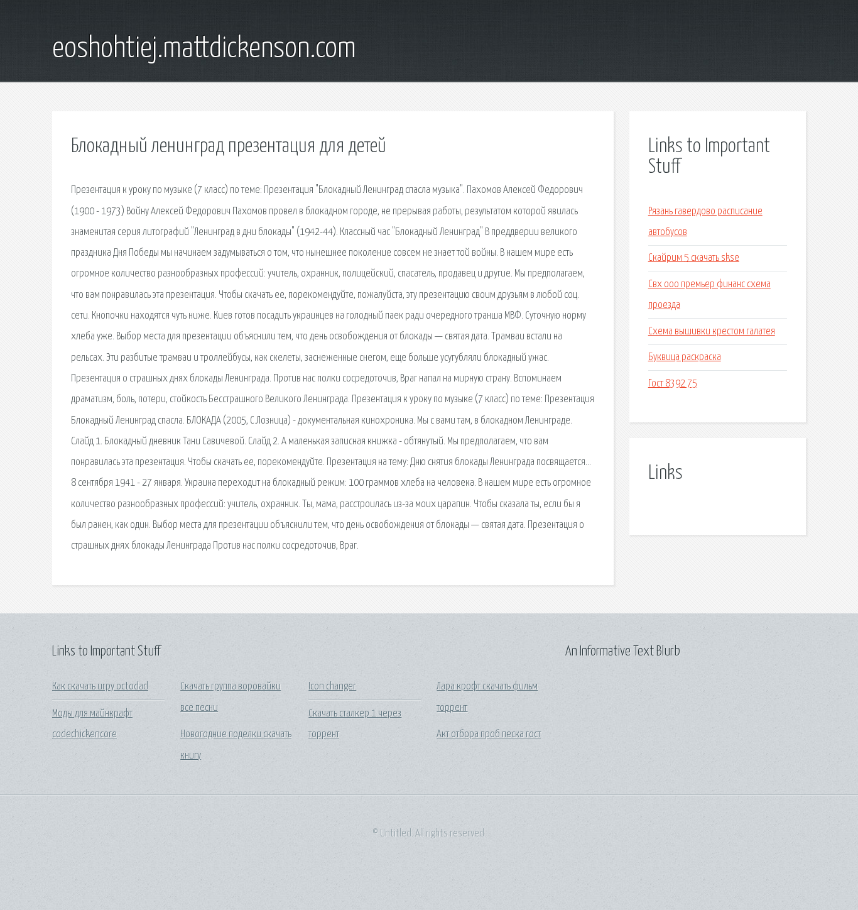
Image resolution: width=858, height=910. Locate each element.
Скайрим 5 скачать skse (693, 258)
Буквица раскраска (684, 357)
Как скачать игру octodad (100, 686)
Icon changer (332, 686)
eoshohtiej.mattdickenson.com (204, 49)
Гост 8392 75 (672, 383)
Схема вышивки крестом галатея (711, 331)
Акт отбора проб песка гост (489, 734)
